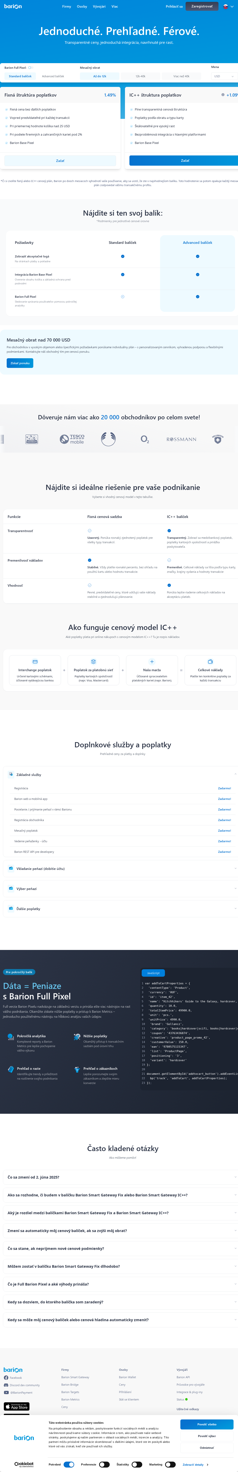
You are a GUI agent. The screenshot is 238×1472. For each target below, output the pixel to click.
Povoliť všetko (206, 1424)
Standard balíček (20, 76)
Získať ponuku (20, 363)
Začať (60, 160)
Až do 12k (99, 76)
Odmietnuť (207, 1447)
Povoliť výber (207, 1436)
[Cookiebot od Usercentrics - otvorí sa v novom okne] (24, 1465)
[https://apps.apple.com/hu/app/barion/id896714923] (17, 1406)
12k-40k (140, 76)
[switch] (104, 1465)
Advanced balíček (53, 76)
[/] (13, 1369)
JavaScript (153, 973)
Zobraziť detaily (193, 1464)
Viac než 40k (181, 76)
